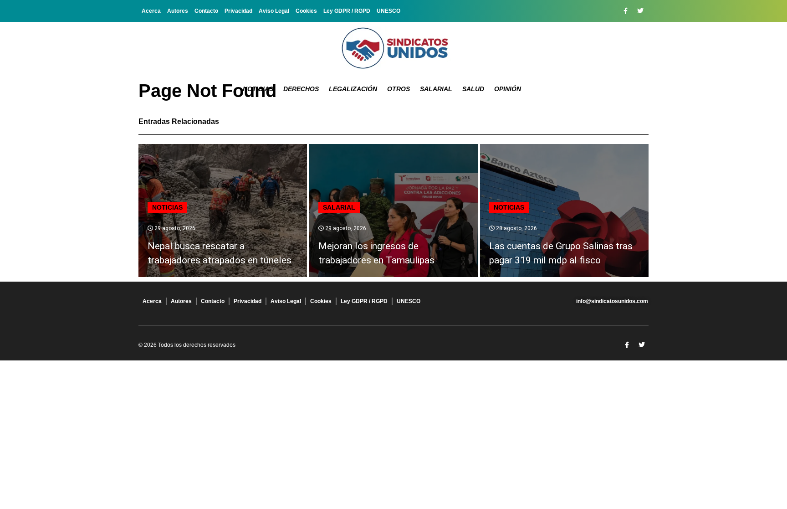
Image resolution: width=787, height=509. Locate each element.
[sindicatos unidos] (393, 47)
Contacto (206, 11)
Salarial (436, 89)
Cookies (306, 11)
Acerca (151, 11)
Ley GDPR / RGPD (346, 11)
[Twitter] (640, 11)
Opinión (507, 89)
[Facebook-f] (625, 11)
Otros (398, 89)
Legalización (353, 89)
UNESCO (388, 11)
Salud (473, 89)
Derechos (301, 89)
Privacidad (238, 11)
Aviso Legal (274, 11)
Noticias (258, 89)
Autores (177, 11)
